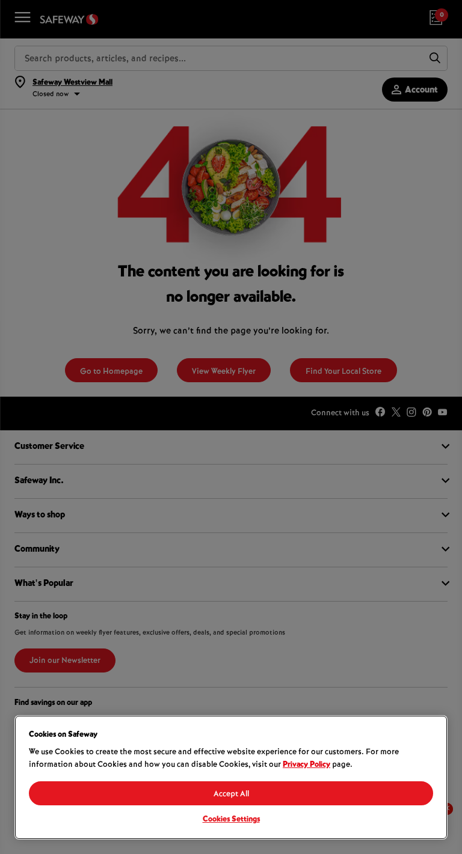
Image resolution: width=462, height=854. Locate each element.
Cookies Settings (231, 820)
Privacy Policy (306, 765)
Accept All (231, 794)
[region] (231, 777)
